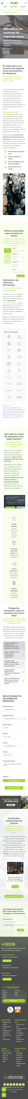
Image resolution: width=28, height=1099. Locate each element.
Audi (9, 407)
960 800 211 (6, 960)
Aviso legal (19, 1053)
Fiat (14, 409)
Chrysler (4, 409)
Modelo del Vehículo (8, 715)
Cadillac (15, 407)
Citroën (8, 409)
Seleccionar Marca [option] (17, 251)
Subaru (4, 417)
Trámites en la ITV (21, 1028)
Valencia (5, 993)
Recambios (13, 6)
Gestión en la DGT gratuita (10, 957)
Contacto (5, 1059)
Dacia (12, 409)
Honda (19, 409)
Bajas (5, 6)
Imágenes (7, 776)
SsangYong (20, 415)
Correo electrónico (8, 919)
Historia (5, 1057)
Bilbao (16, 995)
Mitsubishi (7, 414)
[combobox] (18, 250)
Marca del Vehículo (8, 706)
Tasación (23, 6)
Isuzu (7, 411)
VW (19, 417)
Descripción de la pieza (9, 761)
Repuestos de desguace (10, 975)
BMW (12, 407)
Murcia (4, 997)
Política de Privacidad (19, 925)
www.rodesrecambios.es (10, 303)
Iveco (10, 411)
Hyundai (23, 409)
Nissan (11, 414)
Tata (11, 417)
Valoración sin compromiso (10, 967)
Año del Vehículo (7, 724)
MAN (12, 412)
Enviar (20, 930)
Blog (4, 1061)
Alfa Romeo (5, 407)
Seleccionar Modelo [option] (16, 257)
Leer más (15, 886)
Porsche (21, 414)
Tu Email (5, 742)
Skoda (13, 415)
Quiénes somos (7, 1053)
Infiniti (4, 411)
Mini (4, 414)
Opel (14, 414)
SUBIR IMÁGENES (15, 780)
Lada (20, 411)
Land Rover (5, 412)
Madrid (5, 990)
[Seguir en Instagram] (8, 1084)
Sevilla (16, 993)
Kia (17, 411)
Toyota (13, 417)
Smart (16, 415)
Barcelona (17, 990)
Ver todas (13, 1000)
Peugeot (18, 414)
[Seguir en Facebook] (4, 1084)
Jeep (15, 411)
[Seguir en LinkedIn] (20, 1084)
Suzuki (7, 417)
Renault (4, 415)
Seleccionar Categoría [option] (16, 265)
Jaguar (12, 411)
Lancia (22, 411)
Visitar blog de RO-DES (13, 896)
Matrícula (6, 733)
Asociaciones (6, 1039)
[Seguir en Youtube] (14, 1084)
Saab (8, 415)
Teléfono (5, 752)
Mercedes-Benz (20, 412)
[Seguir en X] (17, 1084)
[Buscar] (26, 3)
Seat (10, 415)
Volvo (16, 417)
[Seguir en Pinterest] (23, 1084)
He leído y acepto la (14, 926)
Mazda (15, 412)
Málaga (5, 995)
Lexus (9, 412)
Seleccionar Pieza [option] (17, 272)
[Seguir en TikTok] (11, 1084)
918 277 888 (6, 979)
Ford (17, 409)
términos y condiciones (11, 504)
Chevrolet (19, 407)
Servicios (5, 1055)
